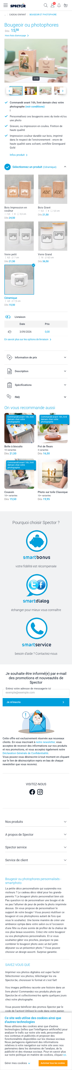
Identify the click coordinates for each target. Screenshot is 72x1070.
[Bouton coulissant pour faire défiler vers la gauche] (9, 90)
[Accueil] (5, 14)
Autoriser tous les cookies (53, 1063)
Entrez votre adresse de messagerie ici (28, 688)
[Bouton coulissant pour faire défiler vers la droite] (63, 90)
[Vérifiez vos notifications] (59, 5)
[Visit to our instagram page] (40, 792)
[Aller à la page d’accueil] (21, 5)
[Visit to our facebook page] (32, 792)
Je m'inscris (14, 702)
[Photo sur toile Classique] (53, 474)
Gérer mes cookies (16, 1063)
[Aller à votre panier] (65, 5)
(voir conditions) (35, 106)
